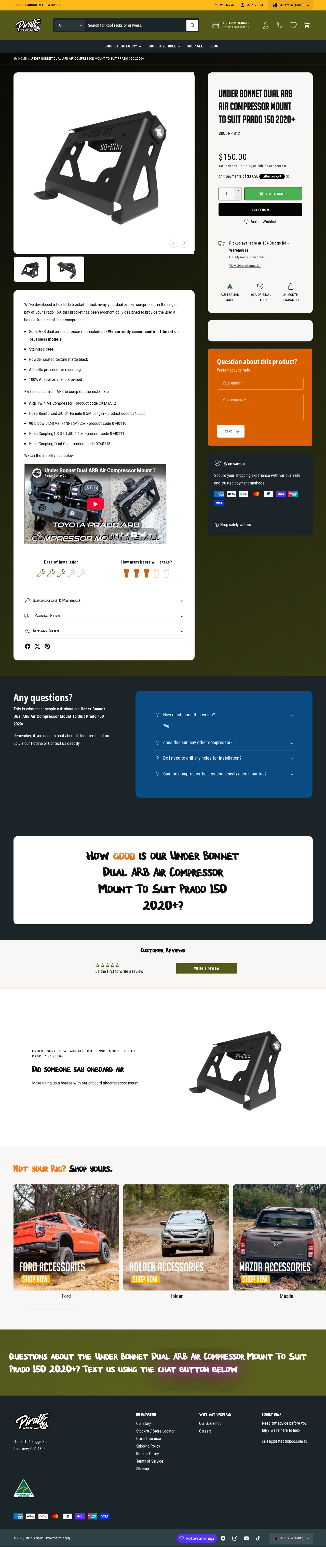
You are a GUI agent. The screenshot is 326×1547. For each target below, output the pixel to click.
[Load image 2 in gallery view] (67, 269)
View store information (245, 265)
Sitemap (142, 1468)
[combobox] (143, 25)
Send (229, 431)
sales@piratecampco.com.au (284, 1441)
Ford (66, 1296)
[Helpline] (280, 25)
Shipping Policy (148, 1446)
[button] (307, 25)
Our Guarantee (210, 1423)
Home (22, 58)
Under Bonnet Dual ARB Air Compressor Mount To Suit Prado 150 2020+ (87, 58)
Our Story (143, 1423)
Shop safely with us (235, 524)
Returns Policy (147, 1453)
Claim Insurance (148, 1438)
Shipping (245, 166)
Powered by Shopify (58, 1538)
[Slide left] (174, 243)
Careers (205, 1431)
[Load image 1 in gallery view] (30, 269)
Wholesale (227, 5)
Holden (176, 1296)
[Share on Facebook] (27, 646)
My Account (255, 5)
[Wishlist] (293, 25)
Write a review (206, 968)
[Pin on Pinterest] (47, 646)
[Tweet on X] (37, 646)
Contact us (57, 743)
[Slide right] (184, 243)
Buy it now (260, 210)
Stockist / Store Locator (155, 1431)
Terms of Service (149, 1461)
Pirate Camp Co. (34, 1538)
